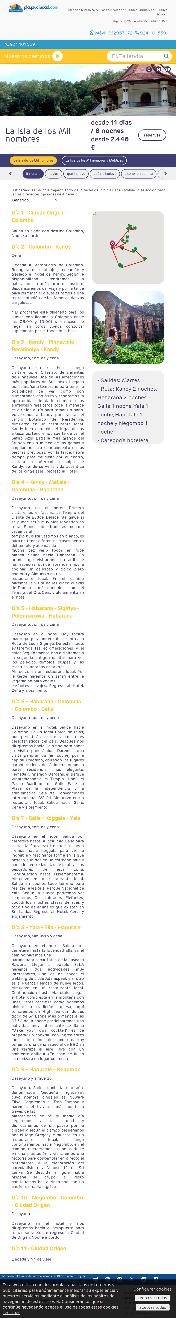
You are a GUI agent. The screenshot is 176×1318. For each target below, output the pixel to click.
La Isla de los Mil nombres (33, 160)
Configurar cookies (153, 1289)
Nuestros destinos (27, 56)
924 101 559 (22, 44)
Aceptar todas (152, 1307)
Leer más (11, 1312)
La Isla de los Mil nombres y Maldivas (94, 160)
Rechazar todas (152, 1297)
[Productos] (57, 56)
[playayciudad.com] (34, 7)
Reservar (152, 135)
